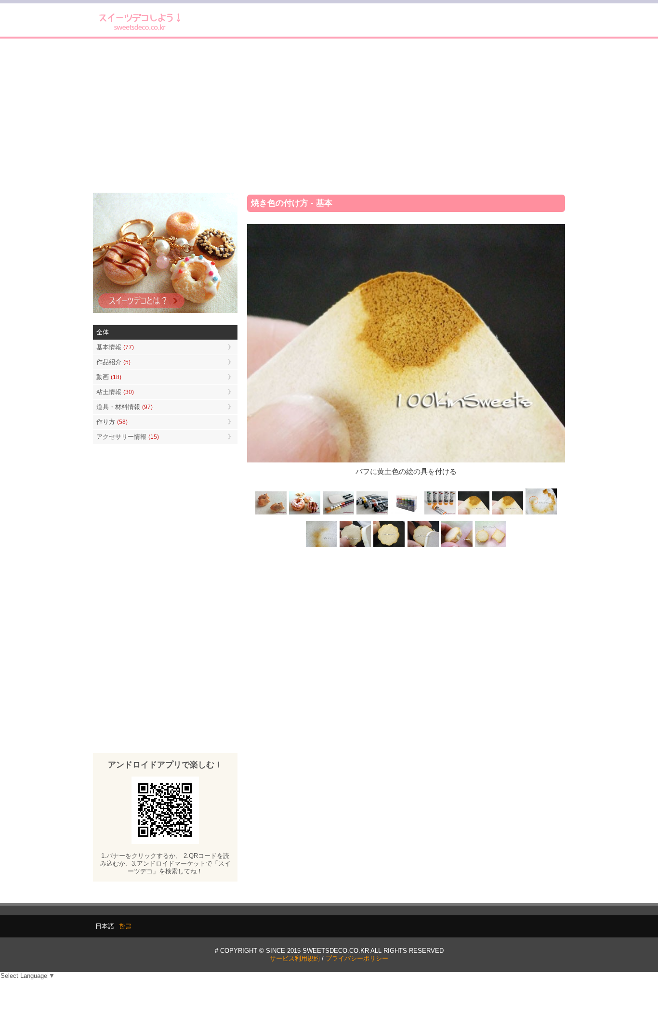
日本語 (104, 926)
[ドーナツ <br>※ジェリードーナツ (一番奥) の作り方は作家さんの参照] (305, 513)
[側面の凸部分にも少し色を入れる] (457, 546)
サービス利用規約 (295, 958)
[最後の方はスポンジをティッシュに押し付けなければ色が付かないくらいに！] (322, 546)
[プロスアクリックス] (406, 513)
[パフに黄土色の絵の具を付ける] (507, 513)
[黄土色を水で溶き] (473, 513)
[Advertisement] (329, 115)
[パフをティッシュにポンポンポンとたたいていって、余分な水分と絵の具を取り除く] (541, 513)
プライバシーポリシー (357, 958)
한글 (125, 926)
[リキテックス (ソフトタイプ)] (440, 513)
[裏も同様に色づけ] (389, 546)
